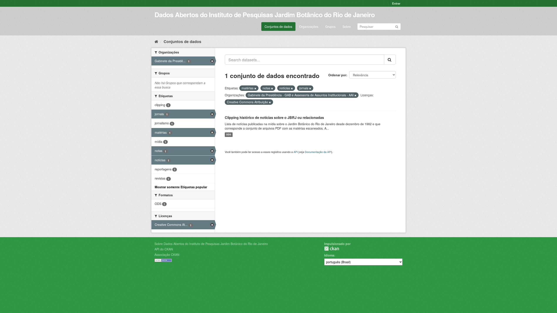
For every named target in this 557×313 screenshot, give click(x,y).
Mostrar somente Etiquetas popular (181, 187)
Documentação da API (318, 152)
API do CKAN (163, 249)
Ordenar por (337, 75)
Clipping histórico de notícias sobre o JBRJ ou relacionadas (274, 117)
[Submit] (397, 26)
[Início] (156, 41)
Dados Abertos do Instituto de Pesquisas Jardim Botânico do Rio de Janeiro (264, 14)
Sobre (346, 26)
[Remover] (255, 88)
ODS (228, 134)
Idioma (329, 255)
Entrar (396, 3)
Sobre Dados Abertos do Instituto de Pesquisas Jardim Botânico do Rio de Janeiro (211, 243)
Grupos (330, 26)
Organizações (308, 26)
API (296, 152)
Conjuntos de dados (278, 26)
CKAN (331, 248)
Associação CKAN (166, 254)
